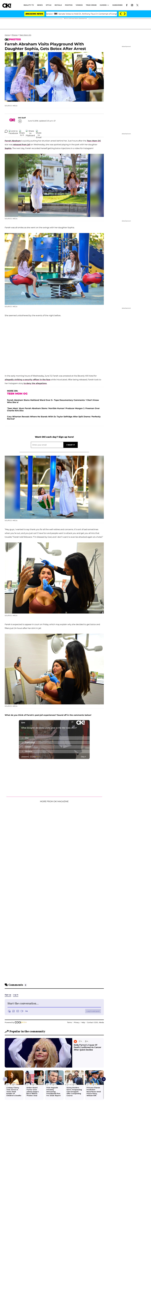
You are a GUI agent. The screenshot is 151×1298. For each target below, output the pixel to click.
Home (7, 35)
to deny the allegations (35, 383)
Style (48, 5)
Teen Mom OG (25, 35)
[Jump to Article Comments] (6, 131)
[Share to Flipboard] (30, 131)
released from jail (21, 144)
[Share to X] (22, 131)
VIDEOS (79, 5)
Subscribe (117, 5)
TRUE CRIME (91, 5)
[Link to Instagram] (132, 5)
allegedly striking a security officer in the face (27, 379)
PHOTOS (68, 5)
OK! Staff (22, 118)
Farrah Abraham (13, 141)
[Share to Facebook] (13, 131)
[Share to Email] (38, 131)
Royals (58, 5)
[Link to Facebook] (126, 5)
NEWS (40, 5)
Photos (15, 35)
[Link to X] (137, 5)
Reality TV (29, 5)
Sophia (8, 148)
